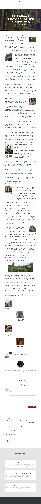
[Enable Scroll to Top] (39, 502)
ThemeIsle (34, 501)
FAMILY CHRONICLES (29, 4)
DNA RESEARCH (13, 6)
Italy (20, 425)
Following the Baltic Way (12, 485)
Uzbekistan (17, 430)
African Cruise (9, 420)
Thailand (16, 428)
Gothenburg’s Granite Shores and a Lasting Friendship (18, 473)
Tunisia (7, 430)
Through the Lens (20, 428)
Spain (10, 428)
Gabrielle (31, 423)
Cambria (25, 6)
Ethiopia (20, 422)
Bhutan (30, 420)
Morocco (11, 427)
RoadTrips (21, 427)
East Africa (16, 422)
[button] (18, 4)
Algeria (16, 420)
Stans (13, 428)
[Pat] (20, 363)
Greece (12, 425)
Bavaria (25, 420)
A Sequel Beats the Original (12, 462)
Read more (32, 465)
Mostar (22, 354)
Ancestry (19, 6)
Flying (23, 422)
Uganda (13, 430)
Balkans (8, 354)
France (26, 423)
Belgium (27, 420)
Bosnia (11, 354)
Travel (11, 4)
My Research (16, 4)
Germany (8, 425)
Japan (22, 425)
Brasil (33, 420)
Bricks (22, 4)
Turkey (10, 430)
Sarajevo (25, 354)
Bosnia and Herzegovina (16, 354)
